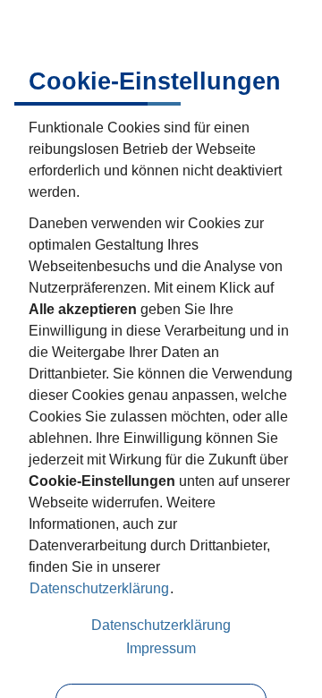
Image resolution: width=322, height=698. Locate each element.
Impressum (161, 648)
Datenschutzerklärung (99, 588)
